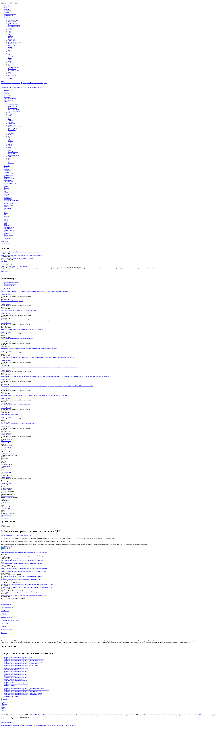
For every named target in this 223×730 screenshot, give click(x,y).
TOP (9, 77)
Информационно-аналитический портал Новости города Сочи (23, 694)
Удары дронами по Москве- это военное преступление (17, 338)
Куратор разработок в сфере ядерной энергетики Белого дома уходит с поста (23, 595)
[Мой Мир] (7, 548)
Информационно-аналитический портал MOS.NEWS (20, 657)
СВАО (9, 58)
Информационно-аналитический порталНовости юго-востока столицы (16, 678)
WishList (10, 37)
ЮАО (9, 53)
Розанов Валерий (6, 294)
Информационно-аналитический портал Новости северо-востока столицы (26, 690)
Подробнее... (4, 271)
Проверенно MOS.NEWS (11, 696)
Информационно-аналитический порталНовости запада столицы (16, 668)
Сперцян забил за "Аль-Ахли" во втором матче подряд (17, 258)
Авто (9, 32)
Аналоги (10, 73)
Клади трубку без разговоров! (9, 414)
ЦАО (9, 50)
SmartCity (7, 6)
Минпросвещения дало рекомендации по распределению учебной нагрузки (23, 556)
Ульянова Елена (5, 460)
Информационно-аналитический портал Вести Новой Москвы (23, 693)
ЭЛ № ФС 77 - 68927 (40, 714)
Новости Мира (12, 45)
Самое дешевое (12, 75)
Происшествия (8, 15)
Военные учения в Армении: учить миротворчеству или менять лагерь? (22, 329)
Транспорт (7, 17)
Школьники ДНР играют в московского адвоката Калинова (18, 423)
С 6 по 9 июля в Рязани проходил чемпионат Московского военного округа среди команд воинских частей (32, 320)
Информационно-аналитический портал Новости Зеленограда (22, 691)
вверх (2, 549)
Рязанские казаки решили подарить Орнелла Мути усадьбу (18, 310)
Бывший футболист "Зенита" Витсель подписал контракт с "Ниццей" (21, 563)
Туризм (10, 29)
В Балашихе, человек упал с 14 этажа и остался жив (16, 404)
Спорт (9, 34)
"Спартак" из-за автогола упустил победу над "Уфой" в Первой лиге (21, 255)
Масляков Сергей (6, 447)
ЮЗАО (10, 61)
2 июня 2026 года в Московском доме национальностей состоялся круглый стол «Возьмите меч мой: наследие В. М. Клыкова (38, 357)
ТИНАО (10, 56)
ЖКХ (9, 31)
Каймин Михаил (6, 441)
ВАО (9, 64)
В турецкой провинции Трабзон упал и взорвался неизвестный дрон (21, 579)
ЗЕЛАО (10, 65)
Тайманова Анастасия (7, 453)
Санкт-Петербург (13, 67)
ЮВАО (10, 59)
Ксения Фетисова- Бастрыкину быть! (12, 301)
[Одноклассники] (5, 548)
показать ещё (4, 261)
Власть (6, 7)
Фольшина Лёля (5, 466)
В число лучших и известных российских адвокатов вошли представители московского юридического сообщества (35, 291)
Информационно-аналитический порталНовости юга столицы (16, 675)
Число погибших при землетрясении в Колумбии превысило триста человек (23, 571)
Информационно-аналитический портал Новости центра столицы (24, 659)
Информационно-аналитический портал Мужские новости (21, 665)
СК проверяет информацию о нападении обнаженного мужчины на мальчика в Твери (26, 587)
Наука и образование (14, 25)
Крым (9, 72)
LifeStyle (10, 36)
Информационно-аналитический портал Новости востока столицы (24, 688)
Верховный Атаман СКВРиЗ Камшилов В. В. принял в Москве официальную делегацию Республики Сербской (34, 395)
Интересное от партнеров (15, 42)
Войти (3, 81)
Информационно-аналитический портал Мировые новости (21, 663)
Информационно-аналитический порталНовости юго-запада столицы (16, 672)
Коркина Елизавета (6, 472)
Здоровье (7, 12)
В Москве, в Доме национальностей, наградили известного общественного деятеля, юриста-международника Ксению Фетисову (39, 367)
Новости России (12, 43)
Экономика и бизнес (10, 14)
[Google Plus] (9, 548)
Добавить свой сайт (218, 273)
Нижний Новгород (13, 70)
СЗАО (9, 62)
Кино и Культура (13, 20)
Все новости (4, 83)
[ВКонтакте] (2, 548)
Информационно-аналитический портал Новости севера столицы (23, 660)
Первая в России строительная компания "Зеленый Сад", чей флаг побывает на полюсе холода (29, 348)
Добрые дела (11, 39)
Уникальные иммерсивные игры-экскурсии (14, 266)
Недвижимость (12, 21)
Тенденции (7, 10)
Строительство (12, 23)
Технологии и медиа (14, 26)
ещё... (5, 18)
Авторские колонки (14, 83)
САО (9, 51)
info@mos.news (215, 714)
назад (2, 525)
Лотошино (11, 78)
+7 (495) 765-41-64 (204, 714)
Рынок (10, 28)
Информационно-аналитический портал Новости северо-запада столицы (26, 662)
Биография (11, 48)
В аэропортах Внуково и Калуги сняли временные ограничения (20, 252)
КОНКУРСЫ (12, 40)
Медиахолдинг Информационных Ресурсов (34, 83)
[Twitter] (4, 548)
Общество (7, 9)
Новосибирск (12, 69)
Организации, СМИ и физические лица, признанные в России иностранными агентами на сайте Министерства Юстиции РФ (38, 725)
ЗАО (9, 54)
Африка (10, 47)
